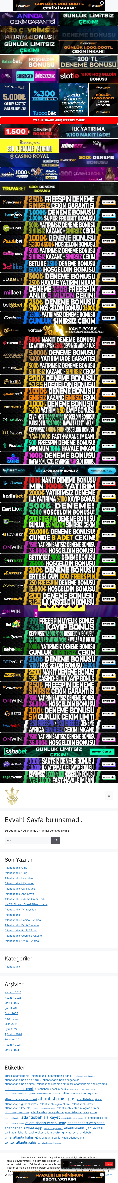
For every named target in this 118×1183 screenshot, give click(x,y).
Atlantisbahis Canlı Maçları (21, 888)
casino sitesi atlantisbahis (45, 1132)
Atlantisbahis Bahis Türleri (21, 930)
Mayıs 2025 (12, 1002)
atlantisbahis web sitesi (86, 1123)
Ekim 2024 (11, 1023)
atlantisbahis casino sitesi (21, 1099)
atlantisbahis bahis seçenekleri (62, 1079)
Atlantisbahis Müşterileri (19, 883)
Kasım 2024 (12, 1018)
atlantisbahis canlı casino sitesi (82, 1089)
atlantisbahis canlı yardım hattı (49, 1094)
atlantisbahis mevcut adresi (44, 1108)
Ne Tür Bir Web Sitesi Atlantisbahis (26, 904)
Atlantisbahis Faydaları (19, 878)
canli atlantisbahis (16, 1132)
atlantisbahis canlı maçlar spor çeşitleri (20, 1094)
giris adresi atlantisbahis (77, 1132)
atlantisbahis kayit (83, 1104)
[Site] (59, 202)
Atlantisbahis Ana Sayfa (19, 893)
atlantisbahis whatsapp (23, 1128)
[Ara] (55, 840)
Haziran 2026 (13, 992)
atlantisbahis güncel (89, 1099)
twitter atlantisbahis (21, 1142)
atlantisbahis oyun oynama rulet (17, 1113)
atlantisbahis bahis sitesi (20, 1083)
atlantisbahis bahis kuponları (84, 1076)
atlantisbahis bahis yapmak (91, 1083)
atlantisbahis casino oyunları (80, 1093)
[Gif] (59, 330)
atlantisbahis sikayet (40, 1117)
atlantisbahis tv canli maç (45, 1123)
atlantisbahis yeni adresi (83, 1128)
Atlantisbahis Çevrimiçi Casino (23, 935)
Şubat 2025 (12, 1008)
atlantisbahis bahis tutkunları (55, 1083)
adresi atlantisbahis (17, 1075)
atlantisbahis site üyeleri (14, 1124)
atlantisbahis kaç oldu (18, 1108)
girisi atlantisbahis (19, 1137)
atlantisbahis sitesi (96, 1117)
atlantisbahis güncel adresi (21, 1104)
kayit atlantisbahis (73, 1137)
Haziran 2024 (13, 1044)
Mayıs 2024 (12, 1050)
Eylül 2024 (11, 1029)
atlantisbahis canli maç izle (52, 1089)
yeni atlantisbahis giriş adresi (49, 1143)
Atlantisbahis (13, 914)
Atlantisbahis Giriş (16, 867)
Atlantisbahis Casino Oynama (23, 920)
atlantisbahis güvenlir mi (55, 1104)
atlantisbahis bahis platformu (23, 1079)
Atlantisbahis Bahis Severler (22, 925)
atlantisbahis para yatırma (47, 1112)
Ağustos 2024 (13, 1034)
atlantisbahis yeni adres (53, 1129)
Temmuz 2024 (13, 1039)
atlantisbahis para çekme (81, 1112)
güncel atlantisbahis (47, 1137)
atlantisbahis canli (19, 1089)
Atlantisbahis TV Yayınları (20, 909)
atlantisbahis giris (56, 1098)
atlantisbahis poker (12, 1118)
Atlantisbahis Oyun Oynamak (22, 940)
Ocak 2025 (11, 1013)
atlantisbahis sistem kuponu (72, 1118)
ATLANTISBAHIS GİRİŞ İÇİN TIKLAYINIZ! (59, 120)
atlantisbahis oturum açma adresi (78, 1108)
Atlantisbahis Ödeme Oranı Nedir (25, 899)
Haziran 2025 (13, 997)
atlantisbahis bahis (59, 1075)
